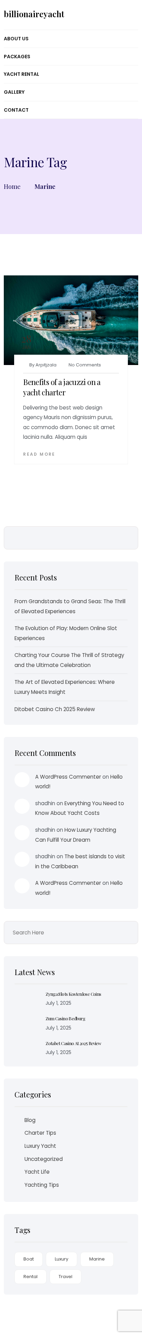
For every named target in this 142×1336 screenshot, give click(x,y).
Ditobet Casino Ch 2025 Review (54, 709)
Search (128, 537)
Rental (30, 1276)
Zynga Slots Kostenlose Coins (73, 994)
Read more (39, 454)
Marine (97, 1259)
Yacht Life (37, 1171)
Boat (28, 1259)
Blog (30, 1120)
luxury (61, 1259)
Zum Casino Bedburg (65, 1018)
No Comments (85, 365)
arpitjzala (46, 365)
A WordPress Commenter (68, 776)
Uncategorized (43, 1159)
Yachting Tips (41, 1184)
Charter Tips (40, 1132)
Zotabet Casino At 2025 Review (73, 1043)
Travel (65, 1276)
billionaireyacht (34, 13)
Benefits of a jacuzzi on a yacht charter (61, 387)
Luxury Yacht (40, 1146)
